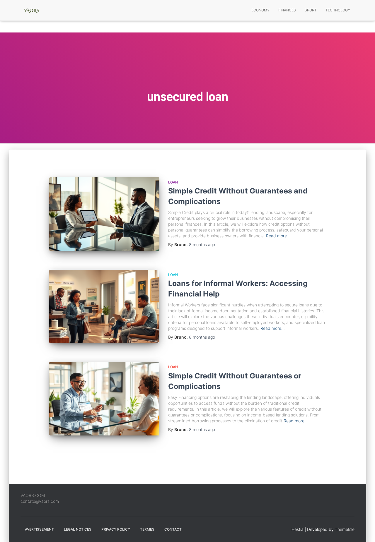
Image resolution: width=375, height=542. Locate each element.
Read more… (278, 235)
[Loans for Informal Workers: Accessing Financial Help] (104, 306)
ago (202, 244)
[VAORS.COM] (31, 10)
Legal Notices (77, 529)
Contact (173, 529)
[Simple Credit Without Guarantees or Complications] (104, 398)
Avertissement (39, 529)
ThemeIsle (344, 529)
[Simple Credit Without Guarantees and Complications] (104, 214)
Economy (260, 10)
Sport (311, 10)
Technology (337, 10)
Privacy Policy (115, 529)
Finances (287, 10)
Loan (173, 182)
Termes (147, 529)
